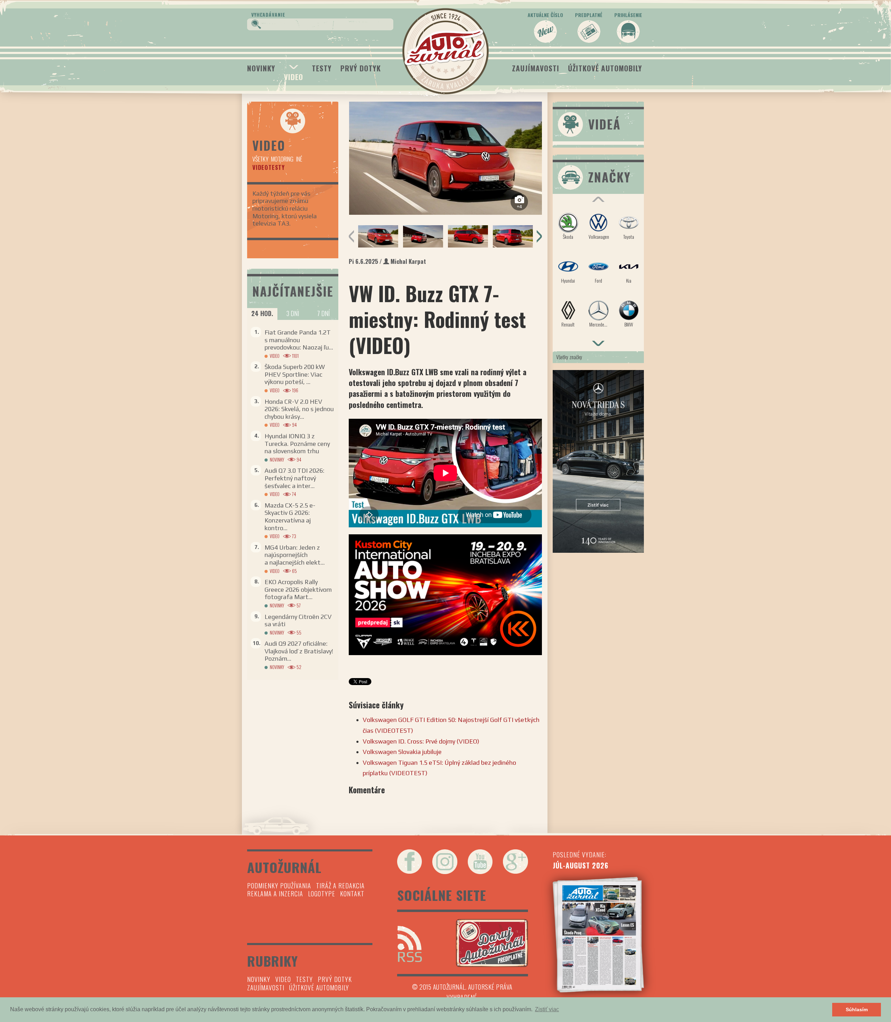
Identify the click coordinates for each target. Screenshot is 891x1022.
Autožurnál (445, 51)
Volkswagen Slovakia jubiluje (402, 751)
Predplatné (588, 14)
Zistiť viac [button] (547, 1009)
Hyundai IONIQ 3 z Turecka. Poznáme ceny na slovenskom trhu (297, 443)
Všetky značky (569, 357)
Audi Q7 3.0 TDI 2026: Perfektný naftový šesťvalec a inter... (294, 478)
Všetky (260, 159)
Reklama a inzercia (275, 893)
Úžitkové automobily (605, 68)
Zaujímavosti (535, 68)
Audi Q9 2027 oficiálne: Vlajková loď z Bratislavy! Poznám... (299, 651)
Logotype (321, 893)
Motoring (282, 159)
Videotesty (268, 167)
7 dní (323, 313)
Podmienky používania (279, 885)
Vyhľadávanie (268, 14)
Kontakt (352, 893)
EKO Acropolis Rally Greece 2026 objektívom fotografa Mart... (298, 589)
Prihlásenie (628, 14)
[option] (445, 158)
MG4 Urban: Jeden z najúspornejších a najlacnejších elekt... (295, 555)
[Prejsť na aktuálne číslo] (598, 934)
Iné (299, 159)
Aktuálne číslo (545, 14)
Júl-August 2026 (580, 865)
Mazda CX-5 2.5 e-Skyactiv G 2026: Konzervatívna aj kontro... (290, 517)
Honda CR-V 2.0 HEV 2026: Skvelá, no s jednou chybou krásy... (299, 409)
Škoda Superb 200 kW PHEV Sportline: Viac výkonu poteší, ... (295, 374)
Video (293, 76)
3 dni (292, 313)
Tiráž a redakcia (340, 885)
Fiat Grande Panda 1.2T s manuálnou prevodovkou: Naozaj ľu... (299, 340)
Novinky (261, 68)
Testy (322, 68)
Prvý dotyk (360, 68)
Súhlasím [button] (857, 1009)
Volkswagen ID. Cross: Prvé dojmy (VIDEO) (421, 741)
